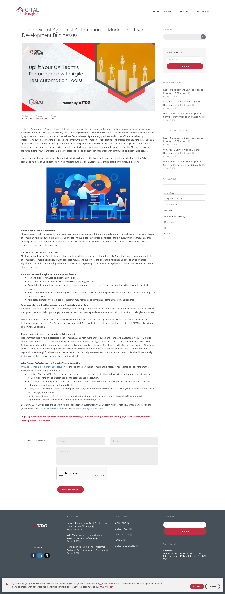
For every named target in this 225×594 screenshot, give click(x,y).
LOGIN (118, 540)
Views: (53, 116)
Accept (197, 586)
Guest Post (185, 11)
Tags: (24, 416)
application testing (91, 416)
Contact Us (202, 11)
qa (123, 416)
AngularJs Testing (173, 198)
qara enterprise (132, 416)
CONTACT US (122, 534)
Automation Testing (174, 216)
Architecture (171, 204)
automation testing (111, 416)
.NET (166, 187)
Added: (25, 116)
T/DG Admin (42, 118)
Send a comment (70, 489)
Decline (212, 586)
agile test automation (57, 416)
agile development (37, 416)
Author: (39, 116)
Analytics (169, 193)
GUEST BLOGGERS (125, 545)
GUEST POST (121, 528)
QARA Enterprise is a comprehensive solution (43, 366)
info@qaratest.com (93, 408)
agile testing (75, 416)
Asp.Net (168, 210)
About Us (169, 11)
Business (169, 222)
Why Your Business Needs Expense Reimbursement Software (182, 103)
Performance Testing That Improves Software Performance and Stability (182, 115)
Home (156, 11)
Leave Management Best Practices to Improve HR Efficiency (183, 91)
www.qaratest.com (53, 408)
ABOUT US (120, 523)
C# (165, 228)
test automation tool (40, 420)
